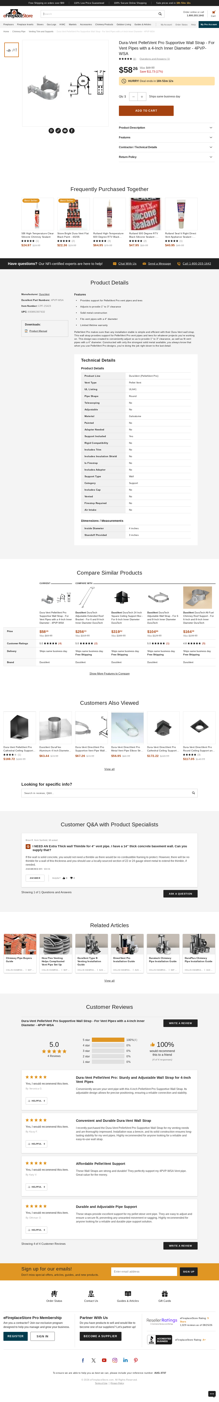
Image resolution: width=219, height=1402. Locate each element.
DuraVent (44, 294)
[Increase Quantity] (142, 96)
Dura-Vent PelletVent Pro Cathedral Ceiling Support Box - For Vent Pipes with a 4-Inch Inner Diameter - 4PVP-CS (19, 749)
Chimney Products (104, 24)
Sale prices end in (173, 3)
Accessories (86, 24)
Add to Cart (146, 110)
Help (193, 24)
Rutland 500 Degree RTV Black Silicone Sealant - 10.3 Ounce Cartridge (143, 235)
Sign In (43, 1336)
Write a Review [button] (180, 1023)
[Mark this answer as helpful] (64, 878)
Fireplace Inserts (25, 24)
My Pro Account (209, 24)
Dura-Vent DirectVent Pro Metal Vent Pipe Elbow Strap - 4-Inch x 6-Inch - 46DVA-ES (127, 749)
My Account (166, 24)
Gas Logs (51, 24)
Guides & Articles (142, 24)
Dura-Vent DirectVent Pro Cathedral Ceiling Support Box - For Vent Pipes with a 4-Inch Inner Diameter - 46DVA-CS (162, 749)
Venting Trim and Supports (41, 31)
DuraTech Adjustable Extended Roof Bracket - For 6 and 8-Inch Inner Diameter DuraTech (89, 617)
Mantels (73, 24)
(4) (134, 58)
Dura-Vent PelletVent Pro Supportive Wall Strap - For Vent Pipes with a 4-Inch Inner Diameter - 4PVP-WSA (56, 617)
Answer (35, 878)
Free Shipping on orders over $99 (46, 3)
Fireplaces (8, 24)
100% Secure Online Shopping (130, 3)
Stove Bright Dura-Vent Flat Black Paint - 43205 (73, 235)
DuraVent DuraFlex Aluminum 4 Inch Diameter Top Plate (54, 749)
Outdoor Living (124, 24)
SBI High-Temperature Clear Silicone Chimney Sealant (37, 235)
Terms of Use (101, 1383)
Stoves (40, 24)
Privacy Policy (117, 1383)
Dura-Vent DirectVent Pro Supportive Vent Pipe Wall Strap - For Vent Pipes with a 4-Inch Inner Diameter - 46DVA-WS (90, 749)
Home (6, 31)
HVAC (62, 24)
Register (16, 1336)
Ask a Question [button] (180, 893)
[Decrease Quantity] (133, 96)
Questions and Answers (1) (155, 58)
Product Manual (38, 331)
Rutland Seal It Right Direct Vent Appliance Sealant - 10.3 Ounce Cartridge (180, 235)
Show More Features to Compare (109, 673)
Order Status (181, 24)
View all (109, 769)
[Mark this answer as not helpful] (71, 878)
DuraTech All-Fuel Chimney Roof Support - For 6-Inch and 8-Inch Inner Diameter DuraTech (198, 617)
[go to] (37, 214)
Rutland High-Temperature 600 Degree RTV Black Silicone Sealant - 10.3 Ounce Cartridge (108, 235)
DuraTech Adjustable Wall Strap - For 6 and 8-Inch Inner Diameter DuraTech (162, 617)
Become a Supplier (100, 1336)
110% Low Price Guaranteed (89, 3)
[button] (157, 264)
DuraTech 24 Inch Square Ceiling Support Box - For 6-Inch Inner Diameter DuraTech (127, 617)
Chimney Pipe (18, 31)
